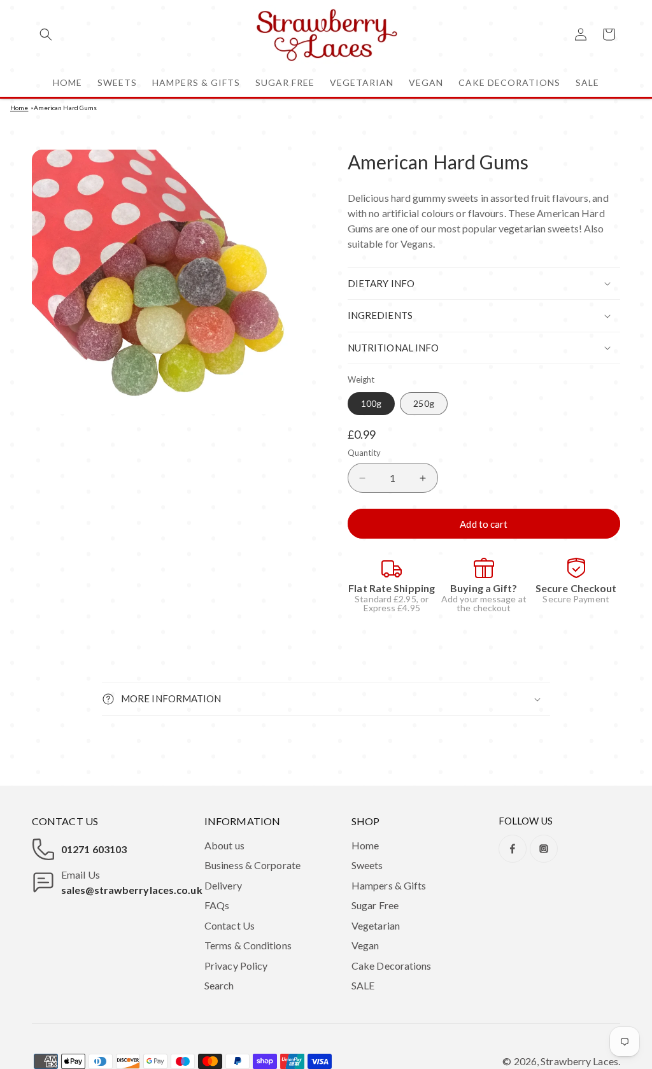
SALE (362, 985)
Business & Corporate (252, 865)
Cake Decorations (391, 965)
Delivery (223, 885)
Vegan (365, 945)
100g (371, 403)
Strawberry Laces (579, 1061)
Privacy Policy (235, 965)
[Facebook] (513, 849)
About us (224, 845)
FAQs (216, 905)
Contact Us (229, 925)
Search (219, 985)
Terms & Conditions (248, 945)
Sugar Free (375, 905)
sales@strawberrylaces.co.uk (131, 890)
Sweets (367, 865)
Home (19, 107)
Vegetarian (375, 925)
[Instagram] (544, 849)
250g (423, 403)
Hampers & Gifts (389, 885)
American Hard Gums (65, 107)
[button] (46, 34)
